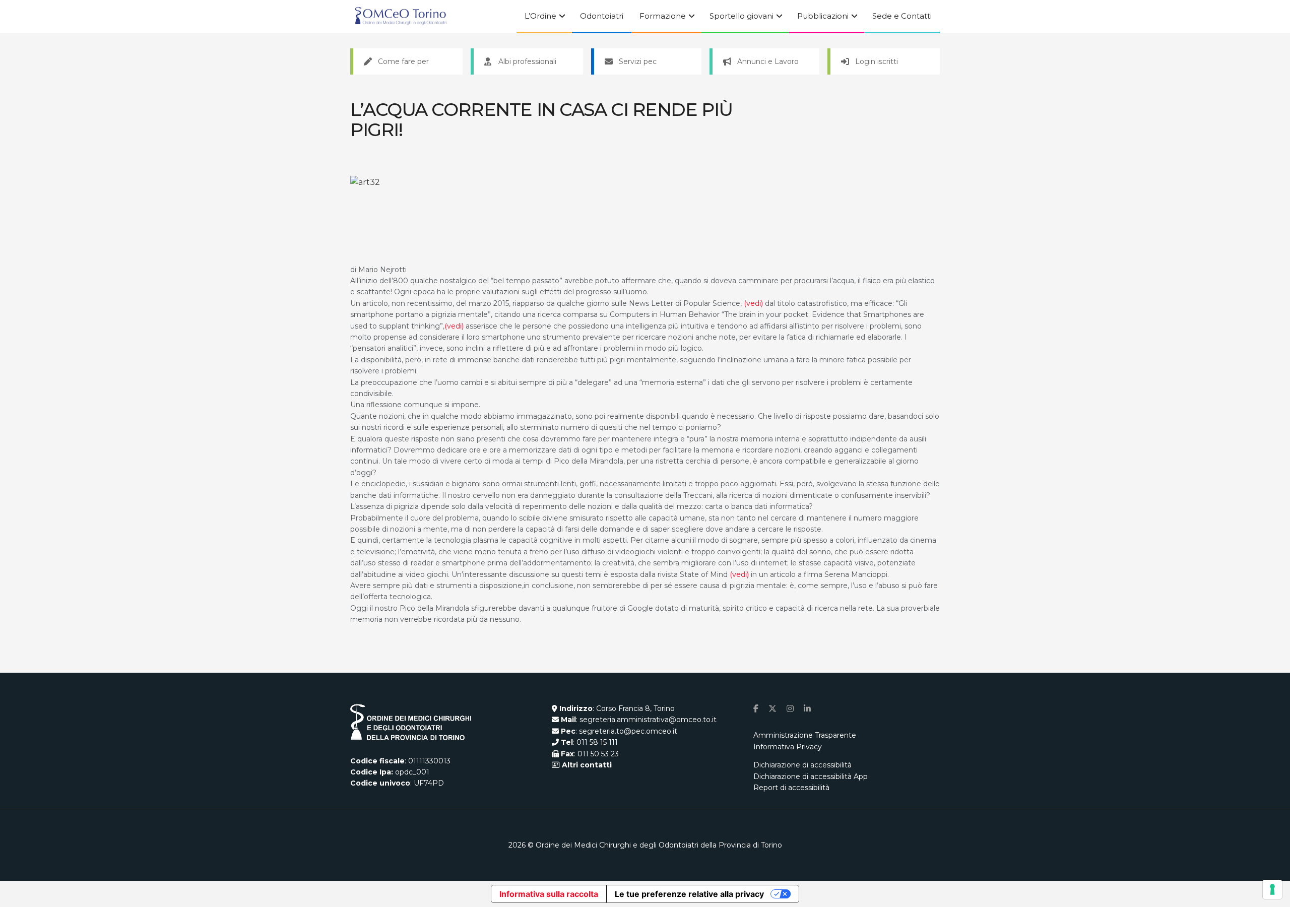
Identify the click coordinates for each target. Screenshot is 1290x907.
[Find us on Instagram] (790, 709)
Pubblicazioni (823, 16)
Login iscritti (876, 61)
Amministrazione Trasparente (804, 735)
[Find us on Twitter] (772, 709)
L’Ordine (540, 16)
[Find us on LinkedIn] (807, 709)
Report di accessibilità (791, 787)
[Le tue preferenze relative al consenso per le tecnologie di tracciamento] (1272, 889)
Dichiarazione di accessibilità (802, 764)
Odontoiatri (601, 16)
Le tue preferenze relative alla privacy (689, 894)
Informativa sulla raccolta (548, 894)
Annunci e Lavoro (768, 61)
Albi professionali (527, 61)
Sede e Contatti (902, 16)
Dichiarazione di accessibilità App (810, 776)
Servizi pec (638, 61)
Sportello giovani (741, 16)
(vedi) (753, 303)
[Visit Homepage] (400, 16)
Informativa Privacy (787, 746)
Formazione (662, 16)
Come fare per (403, 61)
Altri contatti (586, 764)
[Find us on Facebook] (755, 709)
